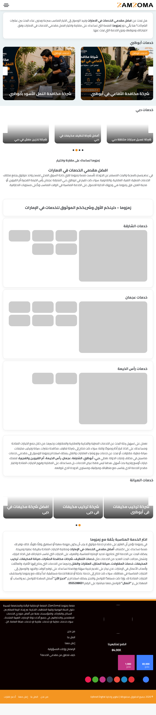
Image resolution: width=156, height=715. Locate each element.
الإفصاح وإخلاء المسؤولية (61, 649)
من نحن (71, 631)
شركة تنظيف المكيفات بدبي (29, 139)
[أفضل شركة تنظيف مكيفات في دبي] (130, 128)
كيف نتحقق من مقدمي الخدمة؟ (57, 654)
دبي (64, 180)
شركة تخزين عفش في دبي (82, 139)
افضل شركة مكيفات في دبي (78, 509)
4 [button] (73, 150)
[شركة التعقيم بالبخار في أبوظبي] (39, 73)
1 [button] (82, 150)
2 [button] (79, 150)
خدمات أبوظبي (139, 53)
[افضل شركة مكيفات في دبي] (78, 501)
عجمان (48, 180)
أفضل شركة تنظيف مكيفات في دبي (131, 137)
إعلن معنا (70, 643)
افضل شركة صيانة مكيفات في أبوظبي (32, 509)
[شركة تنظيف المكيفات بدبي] (25, 128)
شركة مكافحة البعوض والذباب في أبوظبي (120, 91)
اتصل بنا (71, 637)
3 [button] (76, 150)
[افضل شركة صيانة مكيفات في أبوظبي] (28, 501)
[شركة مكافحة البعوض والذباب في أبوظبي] (117, 73)
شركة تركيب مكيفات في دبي (131, 509)
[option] (117, 73)
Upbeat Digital (97, 696)
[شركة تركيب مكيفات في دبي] (128, 501)
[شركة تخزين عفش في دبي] (78, 128)
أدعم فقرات (10, 696)
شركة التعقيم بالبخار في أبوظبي (43, 93)
